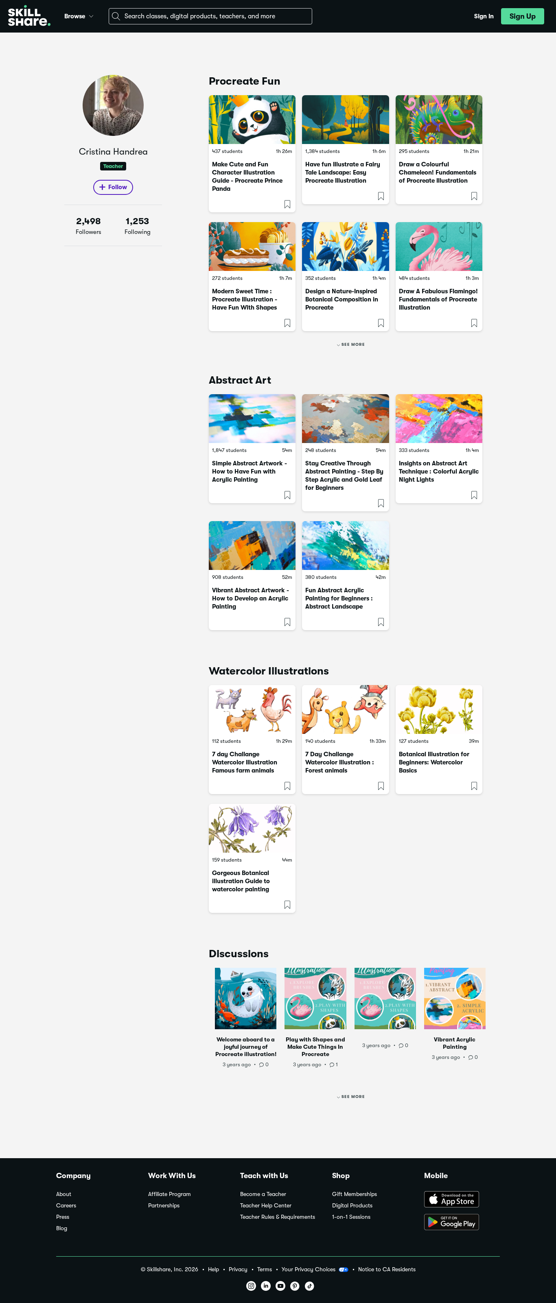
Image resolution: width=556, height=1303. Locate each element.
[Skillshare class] (252, 119)
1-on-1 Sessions (351, 1217)
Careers (66, 1206)
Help (213, 1269)
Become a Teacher (263, 1194)
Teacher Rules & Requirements (277, 1217)
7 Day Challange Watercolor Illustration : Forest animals (339, 762)
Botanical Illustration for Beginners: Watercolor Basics (434, 762)
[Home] (29, 16)
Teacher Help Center (265, 1206)
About (63, 1194)
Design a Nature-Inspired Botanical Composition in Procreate (341, 299)
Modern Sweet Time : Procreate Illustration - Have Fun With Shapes (244, 299)
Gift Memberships (354, 1194)
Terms (264, 1269)
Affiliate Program (169, 1194)
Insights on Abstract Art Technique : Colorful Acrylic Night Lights (439, 471)
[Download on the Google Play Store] (462, 1223)
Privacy (238, 1269)
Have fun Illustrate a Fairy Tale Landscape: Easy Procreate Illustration (342, 172)
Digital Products (352, 1206)
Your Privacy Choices (308, 1269)
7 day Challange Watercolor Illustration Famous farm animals (244, 762)
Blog (61, 1228)
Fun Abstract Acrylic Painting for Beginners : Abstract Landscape (339, 598)
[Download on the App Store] (462, 1200)
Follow (117, 187)
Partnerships (163, 1206)
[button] (91, 15)
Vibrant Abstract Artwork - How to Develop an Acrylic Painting (250, 598)
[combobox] (210, 16)
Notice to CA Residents (387, 1269)
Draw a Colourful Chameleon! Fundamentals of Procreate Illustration (437, 172)
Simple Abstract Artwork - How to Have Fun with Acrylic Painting (249, 471)
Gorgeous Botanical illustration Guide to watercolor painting (241, 881)
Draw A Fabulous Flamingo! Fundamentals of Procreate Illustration (438, 299)
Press (62, 1217)
